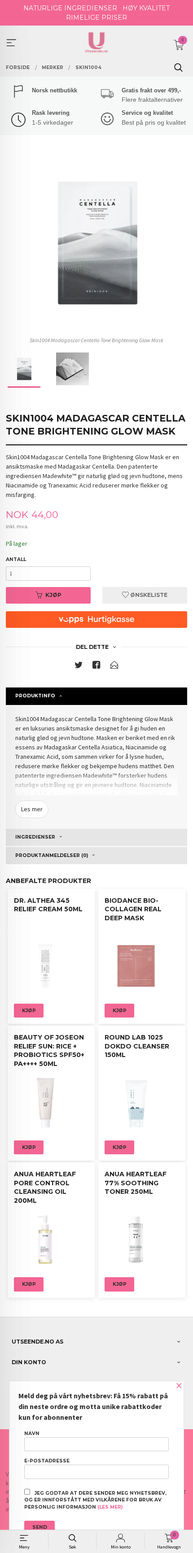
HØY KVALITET (146, 8)
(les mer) (110, 1507)
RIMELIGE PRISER (96, 17)
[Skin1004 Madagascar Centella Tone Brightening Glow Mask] (96, 242)
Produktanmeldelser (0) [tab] (51, 855)
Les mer (32, 809)
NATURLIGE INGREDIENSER (70, 8)
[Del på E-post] (114, 666)
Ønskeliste (148, 595)
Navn (31, 1433)
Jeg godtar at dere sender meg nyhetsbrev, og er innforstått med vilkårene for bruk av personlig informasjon (95, 1500)
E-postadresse (47, 1461)
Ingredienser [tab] (35, 837)
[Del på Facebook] (96, 666)
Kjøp (53, 595)
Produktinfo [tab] (35, 696)
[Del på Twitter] (78, 666)
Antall (16, 559)
